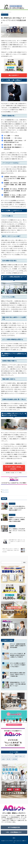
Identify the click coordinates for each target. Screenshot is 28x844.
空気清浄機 (15, 759)
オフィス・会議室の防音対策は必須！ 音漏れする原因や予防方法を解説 (17, 645)
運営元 (14, 837)
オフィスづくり (5, 489)
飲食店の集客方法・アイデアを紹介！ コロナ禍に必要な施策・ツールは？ (17, 684)
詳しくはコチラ (13, 75)
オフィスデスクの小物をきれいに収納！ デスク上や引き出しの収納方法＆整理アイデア (17, 508)
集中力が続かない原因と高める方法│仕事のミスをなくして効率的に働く (17, 674)
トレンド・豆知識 (13, 756)
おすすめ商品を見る (14, 827)
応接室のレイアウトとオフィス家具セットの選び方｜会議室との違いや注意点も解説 (17, 519)
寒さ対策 (8, 759)
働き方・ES (22, 756)
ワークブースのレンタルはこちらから (13, 468)
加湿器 (3, 759)
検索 (24, 562)
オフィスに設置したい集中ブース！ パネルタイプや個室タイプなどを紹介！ (17, 664)
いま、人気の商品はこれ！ (14, 832)
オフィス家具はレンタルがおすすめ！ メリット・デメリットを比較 (17, 530)
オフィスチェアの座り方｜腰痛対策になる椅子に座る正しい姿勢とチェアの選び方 (17, 655)
